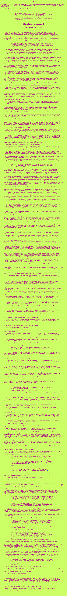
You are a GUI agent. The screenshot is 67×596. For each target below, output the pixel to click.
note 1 (28, 463)
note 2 (48, 470)
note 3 (25, 475)
